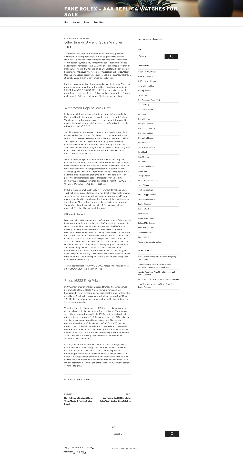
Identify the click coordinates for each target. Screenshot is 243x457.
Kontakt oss (99, 22)
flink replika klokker (145, 138)
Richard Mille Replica (146, 218)
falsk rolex (142, 114)
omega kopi (142, 171)
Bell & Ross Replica (145, 76)
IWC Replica (142, 161)
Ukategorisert (143, 237)
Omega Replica (144, 176)
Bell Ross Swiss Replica (147, 81)
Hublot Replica (143, 157)
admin (86, 39)
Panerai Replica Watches (148, 180)
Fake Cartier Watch (145, 109)
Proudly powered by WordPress (125, 448)
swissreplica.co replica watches (150, 39)
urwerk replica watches (85, 241)
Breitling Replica (144, 91)
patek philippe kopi (145, 190)
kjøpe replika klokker (146, 166)
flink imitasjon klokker (146, 128)
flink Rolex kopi (144, 142)
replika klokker (143, 213)
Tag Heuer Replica (145, 232)
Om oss (76, 22)
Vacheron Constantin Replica (149, 242)
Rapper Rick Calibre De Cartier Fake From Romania (158, 279)
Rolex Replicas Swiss (79, 380)
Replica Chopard (144, 204)
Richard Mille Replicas (146, 223)
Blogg (86, 22)
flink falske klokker (145, 124)
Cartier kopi (142, 95)
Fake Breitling (143, 105)
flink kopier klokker (145, 133)
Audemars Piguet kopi (147, 72)
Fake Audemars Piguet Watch (150, 100)
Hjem (66, 22)
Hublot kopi (142, 152)
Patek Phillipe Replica (146, 199)
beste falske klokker (146, 86)
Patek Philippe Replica (147, 195)
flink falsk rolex (144, 119)
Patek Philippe (143, 185)
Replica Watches (144, 209)
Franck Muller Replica (146, 147)
